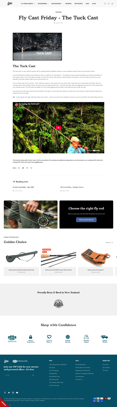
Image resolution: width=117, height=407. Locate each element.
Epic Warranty (80, 376)
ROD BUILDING (56, 3)
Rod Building (53, 373)
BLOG (94, 3)
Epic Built (52, 367)
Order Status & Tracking (83, 367)
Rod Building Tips (54, 376)
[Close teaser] (10, 405)
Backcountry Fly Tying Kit (95, 270)
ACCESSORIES (42, 3)
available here (38, 162)
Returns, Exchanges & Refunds (85, 373)
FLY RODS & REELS (27, 3)
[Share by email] (31, 168)
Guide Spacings (54, 379)
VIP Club (105, 370)
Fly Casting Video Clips (56, 382)
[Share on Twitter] (23, 168)
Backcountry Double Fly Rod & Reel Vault (21, 270)
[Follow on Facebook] (5, 393)
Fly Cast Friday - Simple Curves (71, 187)
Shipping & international (83, 370)
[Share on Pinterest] (27, 168)
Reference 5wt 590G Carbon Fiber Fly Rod (58, 270)
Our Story (105, 364)
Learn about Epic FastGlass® (58, 364)
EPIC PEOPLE (79, 3)
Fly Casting (58, 12)
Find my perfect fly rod (86, 220)
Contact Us (79, 379)
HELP (87, 3)
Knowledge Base (80, 364)
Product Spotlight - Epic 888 (23, 187)
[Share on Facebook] (19, 168)
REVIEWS (68, 3)
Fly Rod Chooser (54, 385)
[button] (5, 402)
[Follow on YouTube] (17, 393)
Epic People (106, 367)
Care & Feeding (53, 370)
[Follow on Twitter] (9, 393)
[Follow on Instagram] (13, 393)
